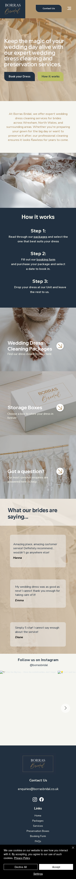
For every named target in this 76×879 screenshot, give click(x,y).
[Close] (60, 346)
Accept (56, 867)
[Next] (68, 200)
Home (37, 815)
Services (38, 826)
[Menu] (69, 8)
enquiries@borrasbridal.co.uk (38, 789)
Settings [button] (38, 874)
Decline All (21, 867)
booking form (46, 259)
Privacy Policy (22, 858)
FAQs (38, 841)
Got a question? (26, 471)
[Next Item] (65, 708)
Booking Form (38, 836)
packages (40, 236)
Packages (38, 821)
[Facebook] (41, 799)
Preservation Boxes (38, 831)
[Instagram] (35, 799)
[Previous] (62, 200)
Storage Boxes (25, 407)
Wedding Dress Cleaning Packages (30, 346)
